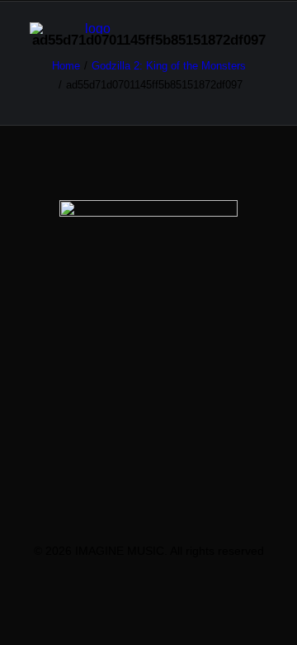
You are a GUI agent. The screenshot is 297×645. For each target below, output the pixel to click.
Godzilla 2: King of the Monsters (169, 66)
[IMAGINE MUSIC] (91, 28)
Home (66, 66)
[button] (259, 28)
